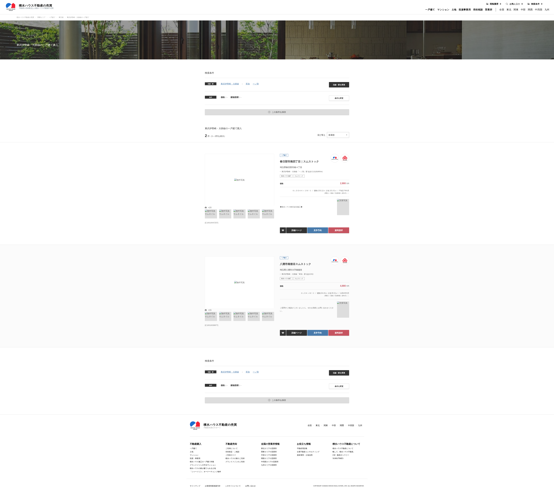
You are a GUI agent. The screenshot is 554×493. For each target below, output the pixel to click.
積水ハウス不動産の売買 (25, 17)
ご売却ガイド (230, 455)
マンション (443, 9)
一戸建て (430, 9)
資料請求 (339, 230)
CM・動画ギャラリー (341, 455)
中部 (523, 9)
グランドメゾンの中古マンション (203, 465)
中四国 (538, 9)
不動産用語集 (302, 448)
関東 (516, 9)
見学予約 (318, 230)
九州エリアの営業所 (269, 465)
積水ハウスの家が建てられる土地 (203, 468)
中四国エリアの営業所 (269, 462)
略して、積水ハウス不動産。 (344, 452)
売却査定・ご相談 (232, 452)
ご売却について (231, 448)
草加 (248, 84)
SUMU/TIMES (338, 458)
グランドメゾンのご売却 (235, 462)
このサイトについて (233, 486)
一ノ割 (256, 84)
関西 (530, 9)
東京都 (61, 17)
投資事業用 (465, 9)
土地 (454, 9)
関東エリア (41, 17)
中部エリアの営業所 (269, 455)
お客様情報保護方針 (212, 486)
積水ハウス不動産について (343, 448)
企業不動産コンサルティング (308, 452)
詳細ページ (297, 230)
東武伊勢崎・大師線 (230, 84)
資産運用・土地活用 (304, 455)
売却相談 (478, 9)
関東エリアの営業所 (269, 452)
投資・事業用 (195, 458)
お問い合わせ (250, 486)
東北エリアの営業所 (269, 448)
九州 (547, 9)
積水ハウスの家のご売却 (235, 458)
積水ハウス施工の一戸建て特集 (202, 462)
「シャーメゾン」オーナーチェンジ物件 (205, 472)
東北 (509, 9)
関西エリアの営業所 (269, 458)
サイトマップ (195, 486)
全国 (501, 9)
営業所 (488, 9)
